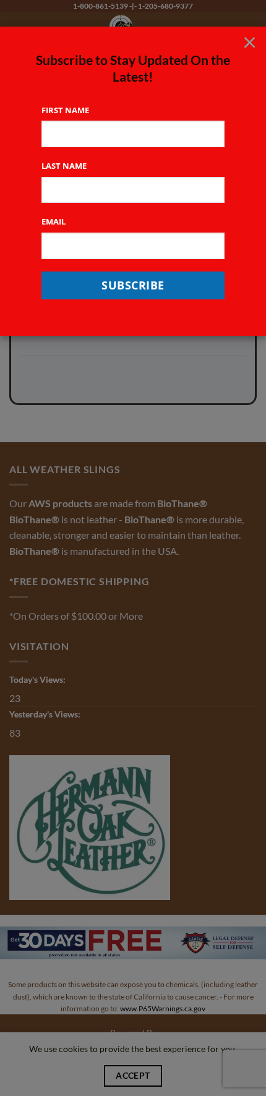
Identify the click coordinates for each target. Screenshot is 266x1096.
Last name (64, 165)
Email (53, 221)
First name (65, 110)
